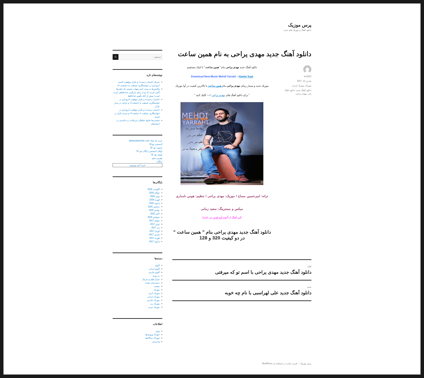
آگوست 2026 (154, 189)
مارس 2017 (154, 234)
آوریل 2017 (154, 231)
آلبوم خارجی (154, 272)
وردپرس (156, 341)
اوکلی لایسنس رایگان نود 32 (149, 151)
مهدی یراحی (218, 95)
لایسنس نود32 (155, 144)
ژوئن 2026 (155, 196)
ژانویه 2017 (154, 241)
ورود (158, 331)
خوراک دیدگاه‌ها (152, 338)
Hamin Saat (246, 76)
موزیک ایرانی (298, 85)
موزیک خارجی (153, 300)
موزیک (308, 85)
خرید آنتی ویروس (137, 165)
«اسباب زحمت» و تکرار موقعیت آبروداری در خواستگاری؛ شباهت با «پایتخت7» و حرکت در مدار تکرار (137, 103)
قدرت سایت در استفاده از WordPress (279, 363)
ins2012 (307, 76)
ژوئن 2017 (155, 224)
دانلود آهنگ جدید (303, 90)
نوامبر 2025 (154, 210)
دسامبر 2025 (154, 206)
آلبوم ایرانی (154, 269)
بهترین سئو (157, 158)
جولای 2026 (154, 192)
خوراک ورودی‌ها (152, 334)
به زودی (156, 276)
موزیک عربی (154, 307)
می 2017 (155, 227)
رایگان (159, 161)
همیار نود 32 (156, 154)
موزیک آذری (154, 293)
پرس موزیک (299, 25)
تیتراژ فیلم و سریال (151, 279)
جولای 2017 (154, 220)
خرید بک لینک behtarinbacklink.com (145, 140)
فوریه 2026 (154, 199)
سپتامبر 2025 (154, 217)
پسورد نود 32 (156, 147)
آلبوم (157, 265)
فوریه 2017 (154, 238)
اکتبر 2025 (155, 213)
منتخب (157, 286)
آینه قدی (217, 217)
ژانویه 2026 (154, 203)
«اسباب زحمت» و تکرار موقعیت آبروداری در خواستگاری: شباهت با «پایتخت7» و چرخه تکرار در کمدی (137, 113)
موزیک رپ (155, 303)
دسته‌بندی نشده (152, 283)
